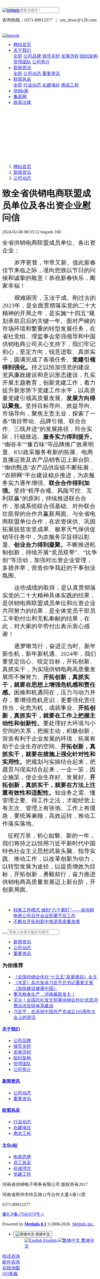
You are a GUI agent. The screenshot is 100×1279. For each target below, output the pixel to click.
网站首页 (22, 44)
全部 (17, 56)
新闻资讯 (22, 172)
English (50, 1240)
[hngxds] (50, 10)
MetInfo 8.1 (35, 1224)
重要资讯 (22, 953)
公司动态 (22, 178)
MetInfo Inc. (83, 1224)
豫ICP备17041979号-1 (23, 1214)
